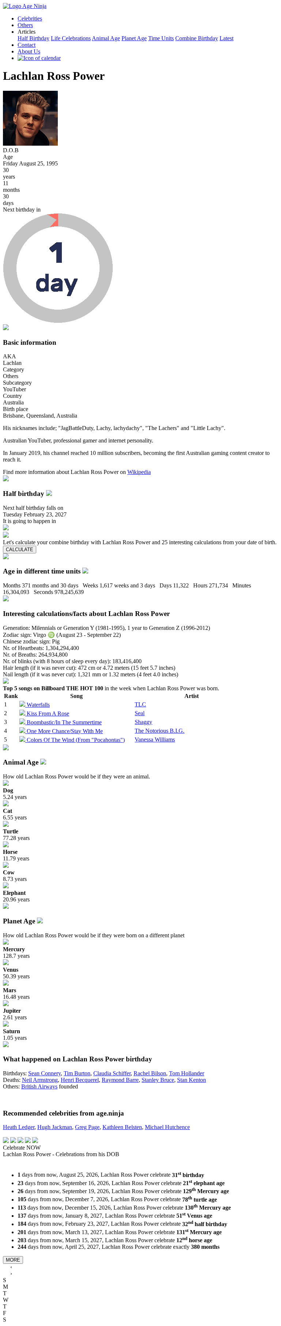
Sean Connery (44, 1073)
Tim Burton (77, 1073)
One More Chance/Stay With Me (65, 731)
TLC (140, 704)
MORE (13, 1260)
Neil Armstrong (40, 1080)
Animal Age (106, 38)
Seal (140, 713)
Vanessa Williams (155, 739)
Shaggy (143, 722)
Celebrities (30, 18)
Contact (26, 45)
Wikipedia (139, 472)
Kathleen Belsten (122, 1127)
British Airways (39, 1086)
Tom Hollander (186, 1073)
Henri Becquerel (80, 1080)
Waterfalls (38, 705)
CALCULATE (19, 549)
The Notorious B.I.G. (159, 731)
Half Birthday (33, 38)
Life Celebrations (71, 38)
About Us (29, 51)
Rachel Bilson (150, 1073)
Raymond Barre (120, 1080)
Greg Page (87, 1127)
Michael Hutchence (167, 1127)
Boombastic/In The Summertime (64, 722)
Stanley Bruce (158, 1080)
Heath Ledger (18, 1127)
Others (25, 25)
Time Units (161, 38)
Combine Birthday (196, 38)
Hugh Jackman (54, 1127)
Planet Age (134, 38)
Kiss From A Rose (48, 713)
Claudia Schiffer (112, 1073)
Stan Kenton (191, 1080)
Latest (226, 38)
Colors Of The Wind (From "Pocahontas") (76, 740)
